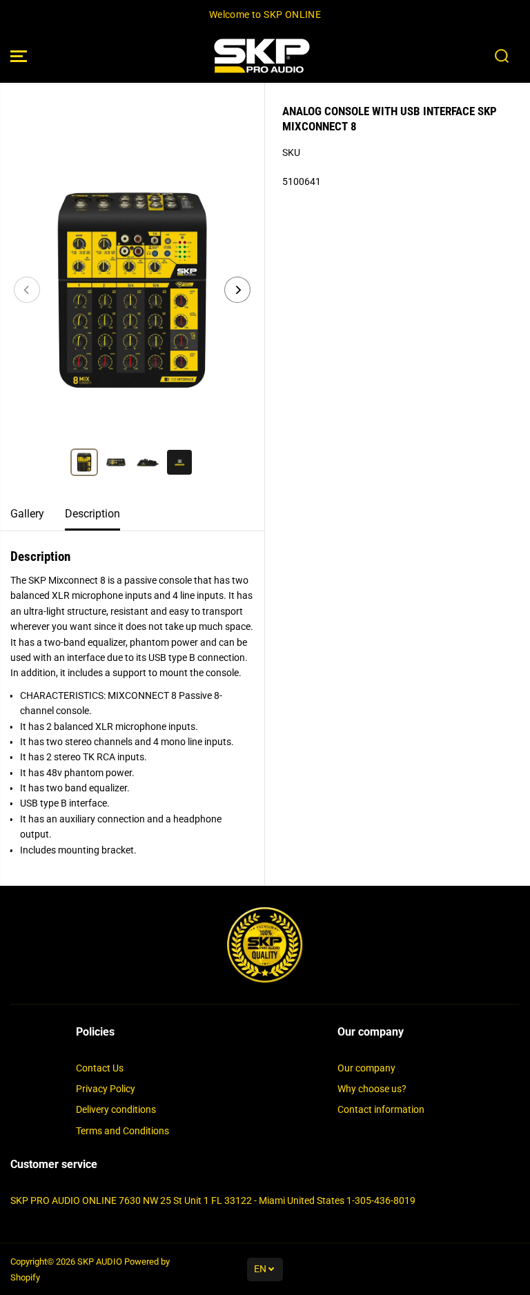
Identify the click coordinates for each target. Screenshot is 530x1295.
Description (92, 513)
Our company (366, 1068)
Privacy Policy (105, 1088)
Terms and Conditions (122, 1130)
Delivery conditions (116, 1109)
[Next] (237, 290)
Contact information (380, 1109)
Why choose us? (371, 1088)
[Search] (502, 56)
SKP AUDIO (99, 1261)
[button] (18, 56)
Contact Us (100, 1068)
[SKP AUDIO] (261, 56)
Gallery (27, 513)
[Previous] (27, 290)
